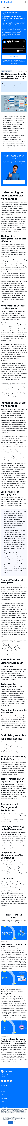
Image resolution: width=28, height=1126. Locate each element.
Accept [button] (10, 1123)
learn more (14, 182)
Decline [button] (17, 1123)
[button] (25, 2)
